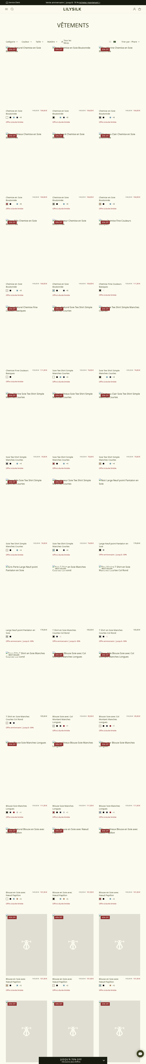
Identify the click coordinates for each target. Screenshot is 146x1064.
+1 (67, 726)
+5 (21, 899)
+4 (67, 377)
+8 (21, 117)
